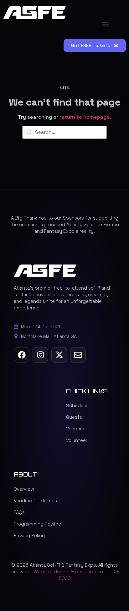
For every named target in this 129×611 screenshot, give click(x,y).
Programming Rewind (37, 524)
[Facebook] (21, 355)
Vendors (75, 429)
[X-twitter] (59, 355)
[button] (105, 24)
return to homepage (84, 117)
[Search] (29, 133)
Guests (74, 417)
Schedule (76, 405)
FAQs (19, 512)
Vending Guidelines (35, 501)
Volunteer (76, 440)
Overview (24, 489)
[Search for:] (64, 132)
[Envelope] (78, 355)
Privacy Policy (29, 535)
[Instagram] (40, 355)
